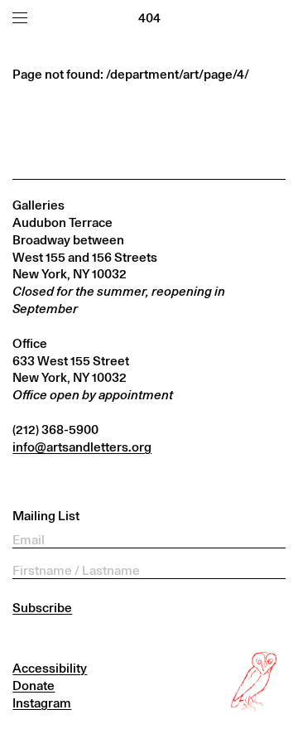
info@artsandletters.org (81, 447)
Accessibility (49, 668)
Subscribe (42, 608)
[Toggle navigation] (20, 17)
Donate (33, 685)
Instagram (41, 703)
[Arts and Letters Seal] (255, 682)
